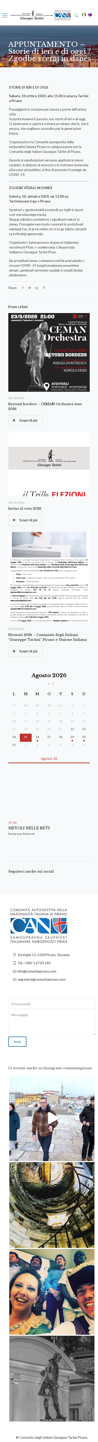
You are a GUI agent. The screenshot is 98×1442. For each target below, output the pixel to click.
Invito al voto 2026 (24, 508)
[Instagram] (88, 1155)
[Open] (51, 1118)
